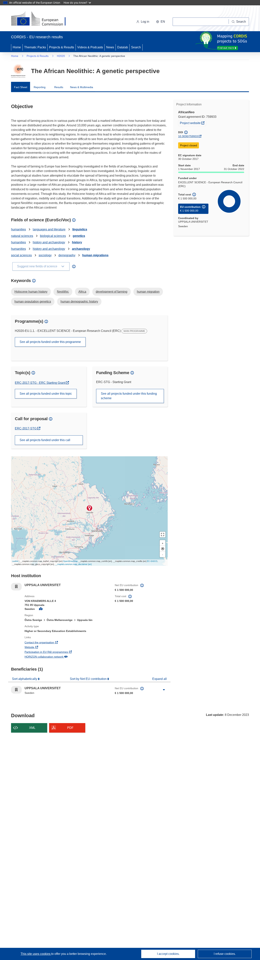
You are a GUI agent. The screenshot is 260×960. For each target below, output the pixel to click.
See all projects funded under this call (45, 440)
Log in (145, 21)
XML (32, 727)
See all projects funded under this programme (50, 341)
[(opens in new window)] (42, 19)
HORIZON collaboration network (58, 656)
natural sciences (22, 235)
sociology (45, 255)
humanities (18, 229)
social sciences (21, 255)
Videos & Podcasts (90, 47)
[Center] (162, 548)
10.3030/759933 (188, 136)
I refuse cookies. (225, 953)
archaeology (81, 248)
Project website (193, 123)
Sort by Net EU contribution (88, 678)
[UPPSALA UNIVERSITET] (89, 508)
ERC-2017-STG (27, 428)
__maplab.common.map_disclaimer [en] (73, 564)
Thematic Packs (35, 47)
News (110, 47)
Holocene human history (30, 291)
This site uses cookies (36, 953)
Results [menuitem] (58, 87)
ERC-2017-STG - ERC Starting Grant (40, 382)
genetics (79, 235)
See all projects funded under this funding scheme (129, 396)
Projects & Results (61, 47)
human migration (148, 291)
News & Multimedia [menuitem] (81, 87)
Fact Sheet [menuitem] (20, 87)
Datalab (122, 47)
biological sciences (53, 235)
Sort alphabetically (25, 678)
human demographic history (79, 301)
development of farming (111, 291)
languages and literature (49, 229)
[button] (160, 22)
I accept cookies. (168, 953)
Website (43, 647)
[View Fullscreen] (162, 534)
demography (66, 255)
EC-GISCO (152, 560)
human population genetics (32, 301)
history (77, 242)
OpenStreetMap (70, 560)
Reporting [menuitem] (39, 87)
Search (136, 47)
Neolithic (63, 291)
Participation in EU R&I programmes (60, 651)
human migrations (95, 255)
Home (17, 47)
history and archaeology (49, 242)
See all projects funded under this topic (46, 393)
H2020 (61, 55)
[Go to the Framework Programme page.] (18, 71)
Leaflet (15, 560)
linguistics (79, 229)
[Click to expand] (164, 690)
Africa (82, 291)
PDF (70, 727)
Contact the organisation (53, 642)
